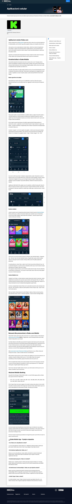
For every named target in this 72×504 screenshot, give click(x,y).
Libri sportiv (26, 494)
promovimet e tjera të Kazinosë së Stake (19, 351)
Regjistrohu (17, 494)
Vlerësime (43, 494)
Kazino (33, 494)
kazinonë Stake (40, 212)
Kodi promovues (10, 494)
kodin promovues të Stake (14, 337)
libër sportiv (21, 42)
